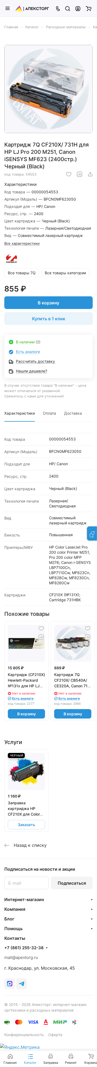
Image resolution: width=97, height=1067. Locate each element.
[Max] (9, 983)
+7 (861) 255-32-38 (24, 947)
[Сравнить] (79, 174)
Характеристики (19, 413)
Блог (9, 919)
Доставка (73, 413)
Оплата (49, 413)
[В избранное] (68, 174)
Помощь (13, 928)
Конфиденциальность (24, 1034)
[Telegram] (21, 983)
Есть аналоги (28, 351)
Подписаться (72, 883)
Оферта (55, 1034)
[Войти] (77, 8)
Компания (14, 909)
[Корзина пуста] (88, 8)
